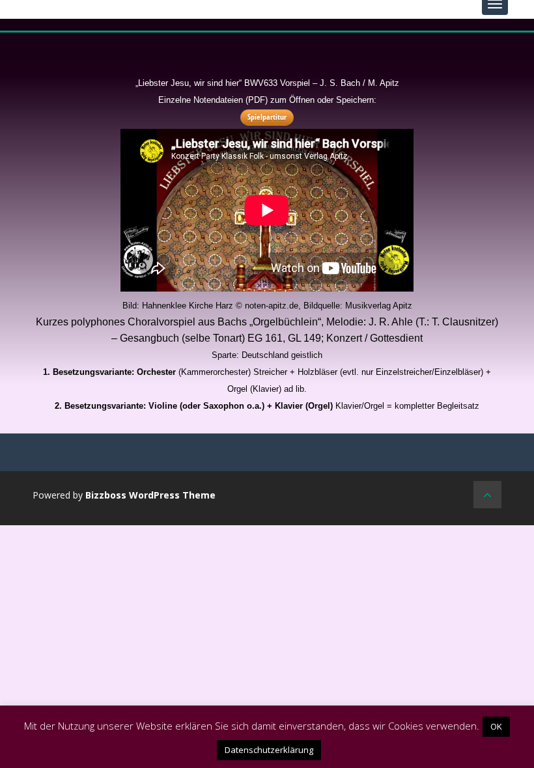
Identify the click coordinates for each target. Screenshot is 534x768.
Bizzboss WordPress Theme (150, 495)
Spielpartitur (267, 116)
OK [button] (496, 726)
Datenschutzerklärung (269, 750)
